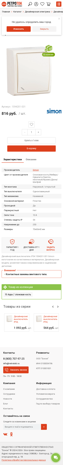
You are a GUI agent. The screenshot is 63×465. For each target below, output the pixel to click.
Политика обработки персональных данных (24, 460)
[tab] (13, 160)
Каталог (17, 11)
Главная (6, 11)
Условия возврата (45, 394)
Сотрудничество (44, 399)
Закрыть (44, 29)
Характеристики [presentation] (13, 159)
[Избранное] (42, 4)
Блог (5, 403)
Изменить (18, 29)
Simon (36, 170)
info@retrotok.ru (11, 363)
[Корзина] (48, 4)
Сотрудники (9, 394)
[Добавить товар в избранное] (31, 124)
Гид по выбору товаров (48, 403)
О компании (9, 389)
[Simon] (54, 111)
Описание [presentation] (31, 159)
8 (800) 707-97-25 (13, 358)
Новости (7, 399)
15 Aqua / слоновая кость (18, 294)
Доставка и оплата (45, 389)
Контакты (8, 408)
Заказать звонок (18, 370)
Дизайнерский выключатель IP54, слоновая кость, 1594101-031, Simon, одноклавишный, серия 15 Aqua (50, 319)
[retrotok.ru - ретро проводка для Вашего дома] (12, 4)
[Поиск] (30, 4)
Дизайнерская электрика (37, 11)
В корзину (31, 148)
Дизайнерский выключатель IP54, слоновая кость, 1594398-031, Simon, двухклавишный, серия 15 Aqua (21, 319)
